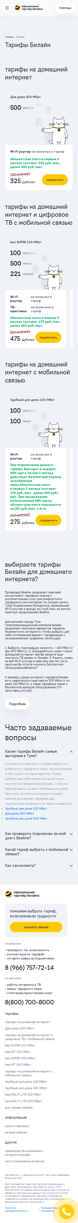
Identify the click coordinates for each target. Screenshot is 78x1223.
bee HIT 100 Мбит (18, 1052)
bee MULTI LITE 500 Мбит (23, 1101)
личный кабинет (16, 1132)
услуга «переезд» (17, 1126)
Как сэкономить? (20, 865)
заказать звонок (36, 927)
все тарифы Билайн (19, 1107)
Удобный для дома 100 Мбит (32, 400)
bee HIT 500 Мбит (18, 1064)
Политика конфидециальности (16, 1209)
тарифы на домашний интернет (27, 1022)
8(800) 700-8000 (29, 1002)
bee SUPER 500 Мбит (20, 1058)
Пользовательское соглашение (51, 1209)
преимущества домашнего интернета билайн (24, 1152)
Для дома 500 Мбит (25, 97)
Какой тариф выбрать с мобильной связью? (36, 851)
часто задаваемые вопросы (25, 1161)
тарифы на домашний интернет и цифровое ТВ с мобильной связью (30, 1037)
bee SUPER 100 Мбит (26, 242)
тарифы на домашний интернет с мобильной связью (29, 1073)
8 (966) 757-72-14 (29, 967)
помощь (65, 8)
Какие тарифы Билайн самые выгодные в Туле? (31, 753)
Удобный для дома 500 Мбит (26, 818)
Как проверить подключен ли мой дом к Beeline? (35, 835)
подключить (55, 179)
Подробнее (17, 704)
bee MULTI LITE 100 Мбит (23, 1094)
